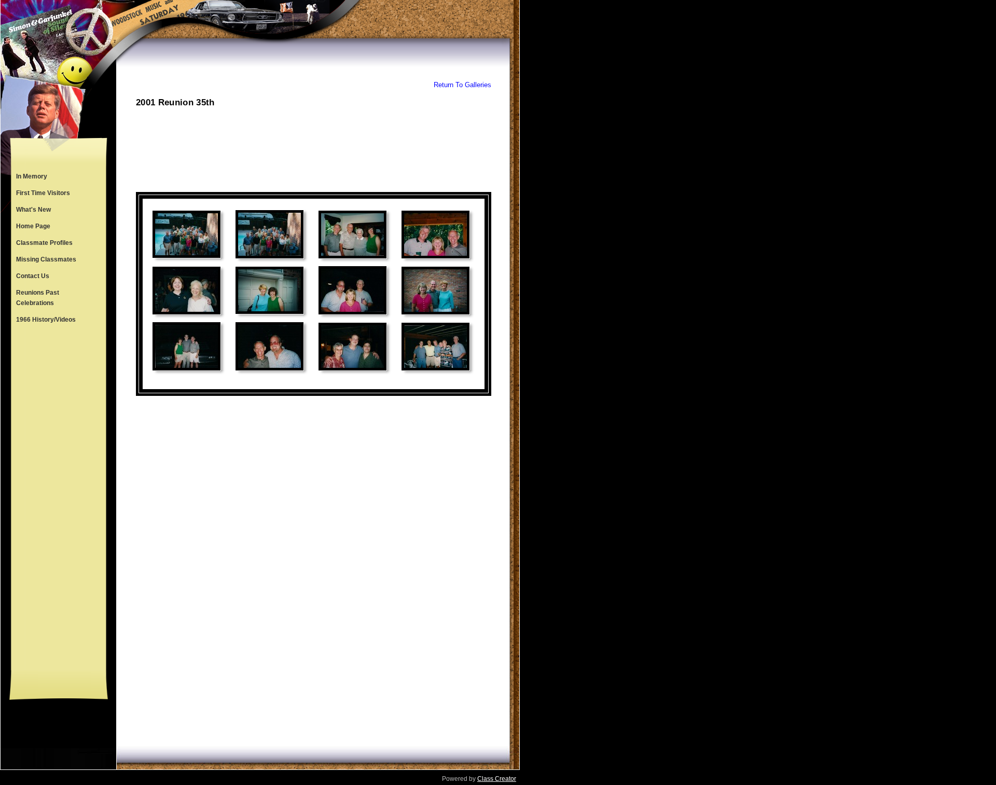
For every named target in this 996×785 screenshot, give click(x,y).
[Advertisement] (58, 499)
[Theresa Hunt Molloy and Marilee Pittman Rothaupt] (186, 290)
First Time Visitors (43, 193)
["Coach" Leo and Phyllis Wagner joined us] (352, 234)
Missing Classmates (46, 259)
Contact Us (32, 276)
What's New (33, 209)
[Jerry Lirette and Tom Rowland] (269, 346)
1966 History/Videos (46, 319)
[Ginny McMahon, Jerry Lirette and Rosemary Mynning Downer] (435, 290)
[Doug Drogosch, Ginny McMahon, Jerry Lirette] (435, 234)
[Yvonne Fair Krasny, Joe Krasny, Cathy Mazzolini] (352, 346)
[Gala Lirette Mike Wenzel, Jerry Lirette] (186, 346)
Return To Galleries (462, 85)
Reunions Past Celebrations (37, 298)
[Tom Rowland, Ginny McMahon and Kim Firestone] (352, 290)
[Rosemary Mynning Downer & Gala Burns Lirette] (269, 290)
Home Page (33, 226)
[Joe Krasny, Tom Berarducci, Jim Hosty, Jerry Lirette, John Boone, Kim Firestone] (435, 346)
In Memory (31, 176)
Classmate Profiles (44, 242)
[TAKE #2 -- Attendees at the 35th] (269, 234)
